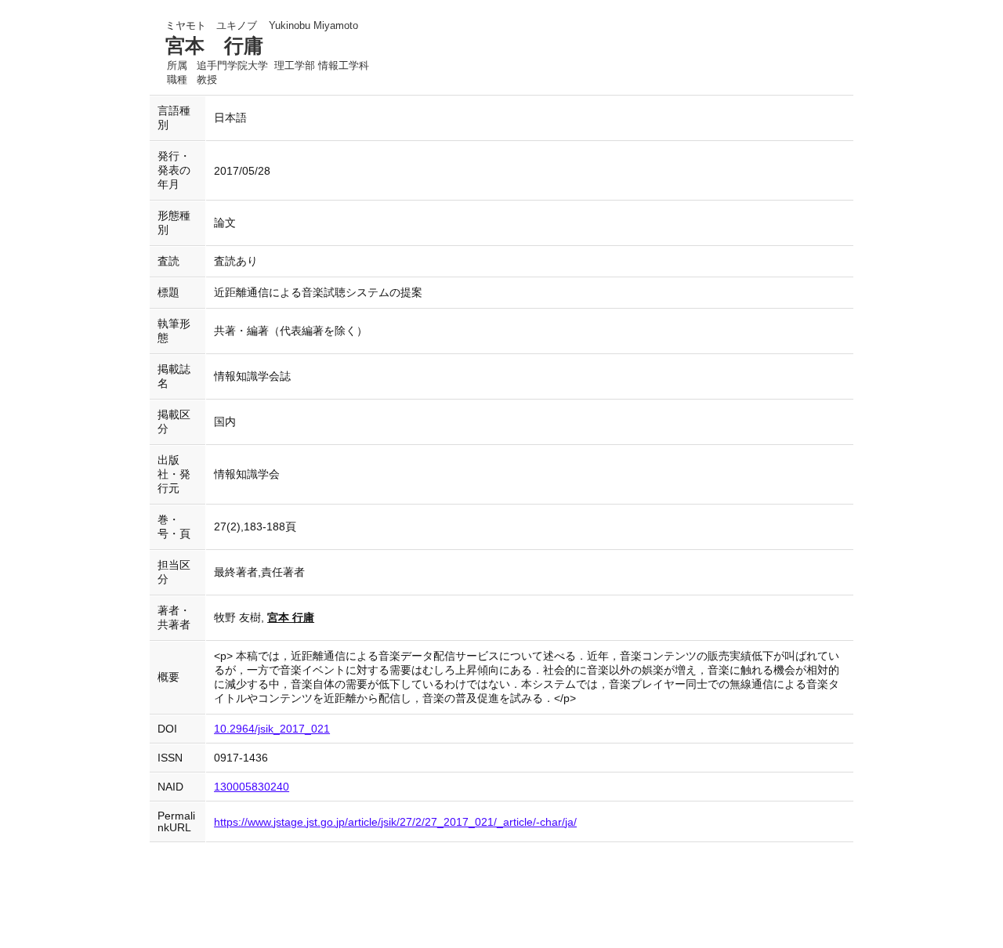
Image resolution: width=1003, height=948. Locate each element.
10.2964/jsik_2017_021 (272, 729)
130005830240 (251, 787)
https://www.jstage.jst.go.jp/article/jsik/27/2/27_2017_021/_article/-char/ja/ (395, 822)
